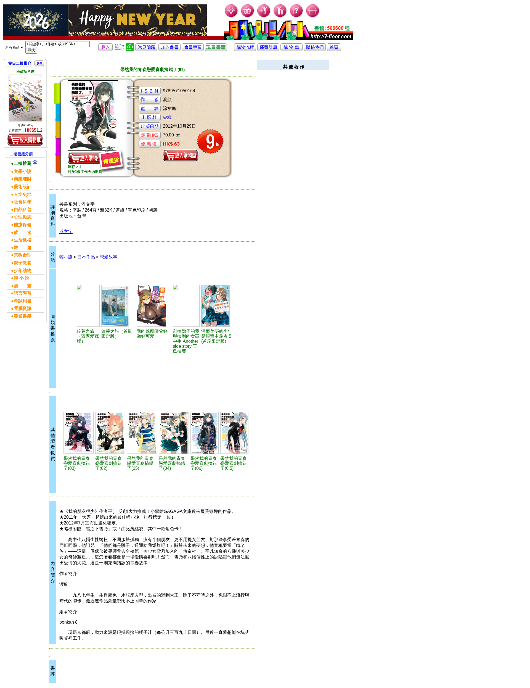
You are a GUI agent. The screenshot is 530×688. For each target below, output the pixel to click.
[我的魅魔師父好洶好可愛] (154, 306)
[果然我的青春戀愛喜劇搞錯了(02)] (110, 433)
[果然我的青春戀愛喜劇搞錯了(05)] (142, 433)
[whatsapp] (130, 49)
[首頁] (312, 16)
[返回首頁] (334, 49)
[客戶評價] (119, 49)
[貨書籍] (216, 49)
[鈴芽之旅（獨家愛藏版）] (88, 306)
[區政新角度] (25, 98)
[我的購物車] (247, 16)
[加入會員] (264, 16)
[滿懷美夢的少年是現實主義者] (218, 306)
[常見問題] (296, 16)
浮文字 (66, 231)
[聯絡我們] (315, 49)
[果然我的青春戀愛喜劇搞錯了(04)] (174, 433)
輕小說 (66, 257)
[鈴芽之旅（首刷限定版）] (118, 306)
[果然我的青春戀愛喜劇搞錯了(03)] (78, 433)
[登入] (105, 49)
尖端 (167, 117)
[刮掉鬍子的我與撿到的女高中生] (186, 306)
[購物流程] (245, 49)
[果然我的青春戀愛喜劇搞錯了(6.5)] (234, 433)
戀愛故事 (108, 257)
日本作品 (86, 257)
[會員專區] (193, 49)
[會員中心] (280, 16)
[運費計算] (268, 49)
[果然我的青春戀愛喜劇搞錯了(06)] (204, 433)
